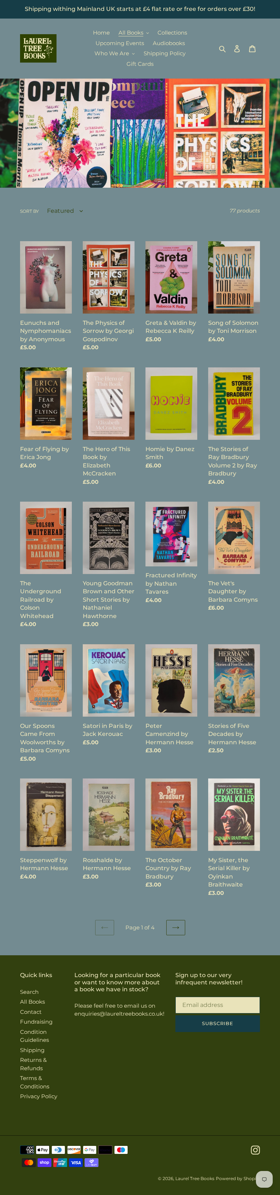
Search (29, 991)
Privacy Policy (38, 1096)
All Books (32, 1001)
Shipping (32, 1050)
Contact (31, 1011)
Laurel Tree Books (194, 1178)
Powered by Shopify (238, 1178)
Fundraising (36, 1021)
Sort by (29, 211)
